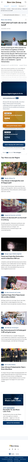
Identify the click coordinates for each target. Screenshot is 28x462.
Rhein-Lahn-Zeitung (16, 9)
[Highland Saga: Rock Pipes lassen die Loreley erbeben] (14, 283)
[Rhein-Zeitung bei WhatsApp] (9, 449)
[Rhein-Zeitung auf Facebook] (12, 449)
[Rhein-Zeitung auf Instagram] (15, 449)
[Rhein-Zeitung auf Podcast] (18, 449)
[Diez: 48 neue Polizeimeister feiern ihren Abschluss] (14, 355)
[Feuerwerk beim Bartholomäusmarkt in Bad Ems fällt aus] (14, 244)
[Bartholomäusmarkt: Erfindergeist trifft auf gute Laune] (14, 318)
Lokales (8, 9)
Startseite (3, 9)
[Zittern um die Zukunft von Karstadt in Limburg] (14, 205)
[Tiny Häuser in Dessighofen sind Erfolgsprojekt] (14, 168)
